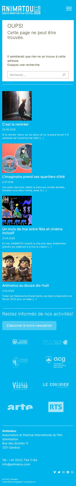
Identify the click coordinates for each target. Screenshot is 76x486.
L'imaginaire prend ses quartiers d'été (33, 176)
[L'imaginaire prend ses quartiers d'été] (17, 158)
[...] (42, 138)
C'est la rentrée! (15, 124)
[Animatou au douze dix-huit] (17, 267)
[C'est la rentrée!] (17, 106)
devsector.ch (30, 482)
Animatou (21, 10)
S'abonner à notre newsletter (29, 325)
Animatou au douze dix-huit (25, 285)
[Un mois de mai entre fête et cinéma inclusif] (17, 210)
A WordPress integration (12, 482)
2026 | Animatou (11, 479)
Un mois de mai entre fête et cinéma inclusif (32, 231)
